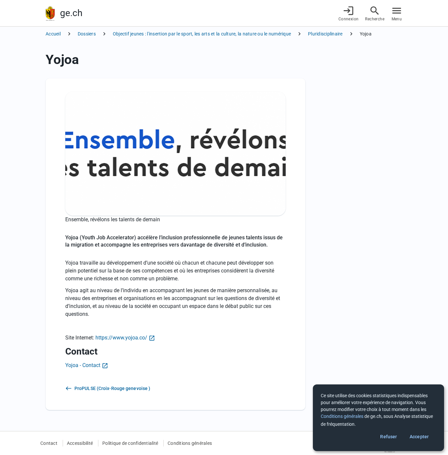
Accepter (419, 436)
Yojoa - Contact (82, 365)
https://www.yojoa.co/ (121, 338)
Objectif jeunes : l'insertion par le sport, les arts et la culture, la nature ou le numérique (202, 33)
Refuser (388, 436)
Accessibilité (80, 443)
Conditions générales (190, 443)
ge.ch (71, 13)
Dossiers (87, 33)
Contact (48, 443)
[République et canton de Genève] (50, 13)
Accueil (53, 33)
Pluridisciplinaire (325, 33)
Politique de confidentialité (130, 443)
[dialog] (378, 417)
